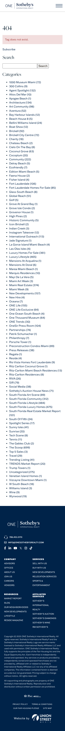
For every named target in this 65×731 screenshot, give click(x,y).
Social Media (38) (20, 386)
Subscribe (8, 49)
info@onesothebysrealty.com (26, 542)
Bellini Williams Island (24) (25, 123)
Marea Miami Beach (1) (23, 269)
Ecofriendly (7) (18, 167)
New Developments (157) (24, 293)
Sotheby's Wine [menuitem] (41, 622)
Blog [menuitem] (7, 603)
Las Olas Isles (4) (19, 249)
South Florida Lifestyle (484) (27, 403)
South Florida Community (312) (28, 399)
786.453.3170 (15, 537)
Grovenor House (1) (21, 212)
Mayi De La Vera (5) (21, 277)
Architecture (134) (20, 102)
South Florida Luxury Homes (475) (30, 407)
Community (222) (20, 159)
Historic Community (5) (23, 220)
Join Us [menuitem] (8, 576)
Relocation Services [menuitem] (44, 576)
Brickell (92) (16, 131)
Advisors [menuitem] (9, 563)
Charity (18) (16, 139)
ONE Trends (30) (19, 321)
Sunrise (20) (16, 431)
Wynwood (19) (18, 496)
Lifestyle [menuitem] (9, 616)
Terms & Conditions (42, 704)
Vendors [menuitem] (9, 585)
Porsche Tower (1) (20, 342)
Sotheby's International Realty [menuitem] (40, 605)
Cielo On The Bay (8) (22, 147)
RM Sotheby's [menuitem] (40, 627)
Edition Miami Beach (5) (24, 171)
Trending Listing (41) (21, 460)
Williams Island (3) (20, 488)
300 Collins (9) (18, 86)
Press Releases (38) (21, 350)
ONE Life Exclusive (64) (24, 309)
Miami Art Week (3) (21, 281)
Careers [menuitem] (9, 581)
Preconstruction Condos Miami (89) (31, 346)
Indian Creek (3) (19, 228)
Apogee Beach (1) (20, 98)
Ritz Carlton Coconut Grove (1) (28, 366)
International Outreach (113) (26, 236)
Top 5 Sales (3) (18, 451)
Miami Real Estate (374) (24, 285)
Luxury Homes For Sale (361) (27, 253)
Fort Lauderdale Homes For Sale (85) (32, 187)
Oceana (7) (16, 301)
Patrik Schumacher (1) (23, 334)
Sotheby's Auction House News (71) (31, 391)
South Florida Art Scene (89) (27, 395)
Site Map (47, 708)
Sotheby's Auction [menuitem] (43, 614)
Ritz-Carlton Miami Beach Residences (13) (35, 370)
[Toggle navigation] (59, 5)
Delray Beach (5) (19, 163)
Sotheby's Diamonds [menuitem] (44, 618)
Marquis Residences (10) (24, 273)
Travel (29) (15, 455)
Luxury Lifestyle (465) (22, 257)
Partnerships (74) (20, 330)
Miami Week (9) (18, 289)
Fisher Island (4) (19, 179)
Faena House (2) (19, 175)
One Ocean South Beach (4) (26, 313)
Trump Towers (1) (19, 468)
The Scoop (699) (19, 447)
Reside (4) (15, 358)
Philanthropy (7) (19, 338)
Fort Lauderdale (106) (22, 183)
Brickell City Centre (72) (24, 135)
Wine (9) (14, 492)
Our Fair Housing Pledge (26, 708)
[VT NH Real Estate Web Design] (41, 718)
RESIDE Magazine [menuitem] (13, 620)
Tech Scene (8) (18, 435)
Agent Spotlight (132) (22, 90)
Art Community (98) (21, 106)
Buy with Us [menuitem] (39, 568)
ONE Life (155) (18, 305)
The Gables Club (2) (21, 443)
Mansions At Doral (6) (22, 265)
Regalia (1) (15, 354)
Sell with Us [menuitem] (39, 563)
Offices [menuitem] (8, 568)
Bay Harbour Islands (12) (24, 115)
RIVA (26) (15, 378)
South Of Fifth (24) (20, 419)
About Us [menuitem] (9, 572)
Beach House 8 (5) (20, 119)
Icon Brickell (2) (19, 224)
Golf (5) (13, 200)
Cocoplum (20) (18, 155)
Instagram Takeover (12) (24, 232)
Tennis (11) (15, 439)
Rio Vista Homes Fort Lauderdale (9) (32, 362)
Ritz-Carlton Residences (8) (26, 374)
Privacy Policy (20, 704)
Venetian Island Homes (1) (25, 476)
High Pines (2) (18, 216)
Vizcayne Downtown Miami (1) (27, 480)
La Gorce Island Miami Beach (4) (29, 244)
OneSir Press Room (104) (25, 326)
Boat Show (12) (18, 127)
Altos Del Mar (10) (20, 94)
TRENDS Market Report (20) (27, 464)
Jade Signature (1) (20, 240)
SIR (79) (14, 382)
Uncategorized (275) (22, 472)
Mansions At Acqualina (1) (25, 261)
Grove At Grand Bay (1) (23, 204)
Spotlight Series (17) (21, 423)
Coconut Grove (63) (21, 151)
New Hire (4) (17, 297)
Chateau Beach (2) (20, 143)
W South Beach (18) (21, 484)
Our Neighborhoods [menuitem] (16, 607)
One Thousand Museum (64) (27, 317)
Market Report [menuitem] (13, 598)
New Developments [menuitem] (43, 572)
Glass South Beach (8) (23, 192)
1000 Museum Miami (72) (25, 82)
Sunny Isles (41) (19, 427)
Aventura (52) (17, 111)
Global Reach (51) (20, 196)
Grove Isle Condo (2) (22, 208)
